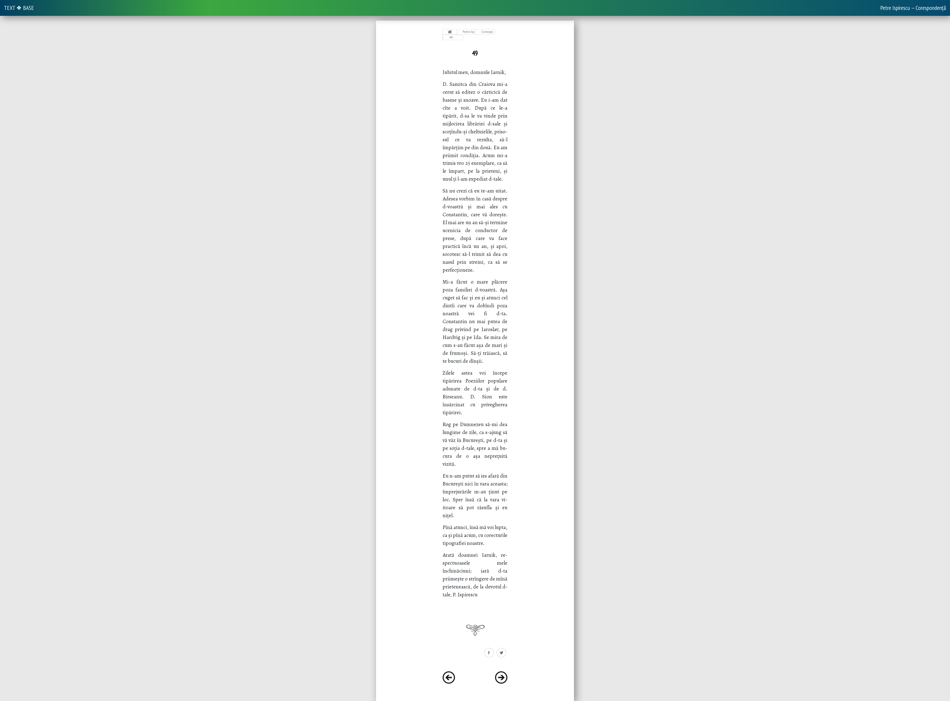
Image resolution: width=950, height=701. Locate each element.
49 (451, 37)
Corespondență (487, 32)
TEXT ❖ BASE (19, 8)
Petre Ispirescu (469, 32)
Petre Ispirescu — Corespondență (913, 8)
